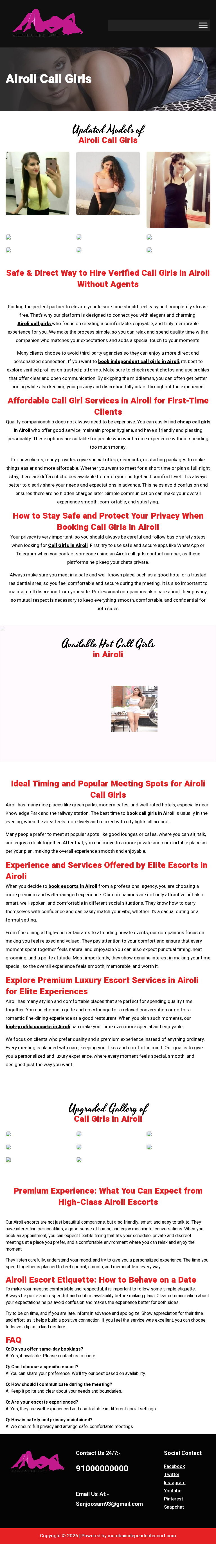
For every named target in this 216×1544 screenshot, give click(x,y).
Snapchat (174, 1507)
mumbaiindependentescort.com (142, 1535)
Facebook (174, 1466)
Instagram (175, 1482)
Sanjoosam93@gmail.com (109, 1504)
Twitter (171, 1474)
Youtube (172, 1490)
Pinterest (173, 1498)
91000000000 (102, 1469)
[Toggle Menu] (203, 25)
